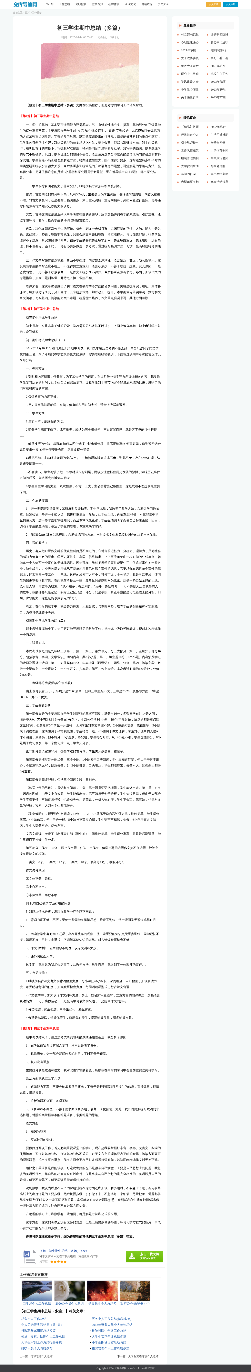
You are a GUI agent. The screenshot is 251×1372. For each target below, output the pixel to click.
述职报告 (80, 4)
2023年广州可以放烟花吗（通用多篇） (219, 100)
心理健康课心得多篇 (190, 45)
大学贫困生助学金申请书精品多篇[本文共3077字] (190, 169)
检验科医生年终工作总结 (109, 1330)
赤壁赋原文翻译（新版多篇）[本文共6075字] (190, 185)
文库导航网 (120, 1368)
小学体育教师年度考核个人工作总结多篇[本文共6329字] (219, 153)
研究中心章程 (190, 73)
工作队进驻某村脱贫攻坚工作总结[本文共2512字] (190, 153)
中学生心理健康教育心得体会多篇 (190, 92)
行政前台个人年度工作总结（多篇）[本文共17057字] (190, 138)
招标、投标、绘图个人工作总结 (43, 1336)
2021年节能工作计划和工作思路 (190, 53)
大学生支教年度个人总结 (143, 1356)
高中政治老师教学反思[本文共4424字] (219, 161)
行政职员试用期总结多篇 (38, 1330)
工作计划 (48, 4)
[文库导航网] (25, 4)
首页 (27, 12)
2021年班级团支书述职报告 (219, 69)
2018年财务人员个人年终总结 (112, 1324)
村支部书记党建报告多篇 (190, 37)
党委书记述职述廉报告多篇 (219, 45)
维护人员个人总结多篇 (37, 1348)
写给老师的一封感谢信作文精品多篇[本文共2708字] (219, 169)
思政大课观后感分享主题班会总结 (190, 69)
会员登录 (213, 4)
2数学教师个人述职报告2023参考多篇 (219, 53)
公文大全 (163, 4)
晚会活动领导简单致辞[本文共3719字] (219, 185)
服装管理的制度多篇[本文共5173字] (190, 161)
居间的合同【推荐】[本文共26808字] (190, 177)
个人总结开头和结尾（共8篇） (42, 1324)
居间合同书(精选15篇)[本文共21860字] (219, 145)
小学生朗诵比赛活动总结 (109, 1342)
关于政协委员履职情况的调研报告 (190, 61)
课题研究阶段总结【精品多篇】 (219, 37)
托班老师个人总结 (42, 1356)
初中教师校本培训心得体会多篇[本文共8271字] (190, 145)
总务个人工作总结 (33, 1319)
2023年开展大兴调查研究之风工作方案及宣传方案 (219, 92)
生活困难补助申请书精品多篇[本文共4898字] (219, 138)
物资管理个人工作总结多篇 (110, 1348)
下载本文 (114, 37)
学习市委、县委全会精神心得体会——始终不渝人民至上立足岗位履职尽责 (219, 61)
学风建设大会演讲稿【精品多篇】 (190, 85)
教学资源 (97, 4)
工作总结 (64, 4)
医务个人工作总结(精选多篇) (111, 1319)
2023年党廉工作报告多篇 (219, 85)
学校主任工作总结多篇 (219, 77)
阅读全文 (102, 37)
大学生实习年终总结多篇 (109, 1336)
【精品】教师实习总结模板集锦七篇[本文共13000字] (190, 130)
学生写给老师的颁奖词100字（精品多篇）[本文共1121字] (219, 177)
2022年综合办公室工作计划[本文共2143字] (219, 130)
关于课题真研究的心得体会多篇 (190, 100)
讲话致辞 (146, 4)
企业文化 (130, 4)
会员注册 (230, 4)
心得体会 (113, 4)
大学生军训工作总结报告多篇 (41, 1342)
